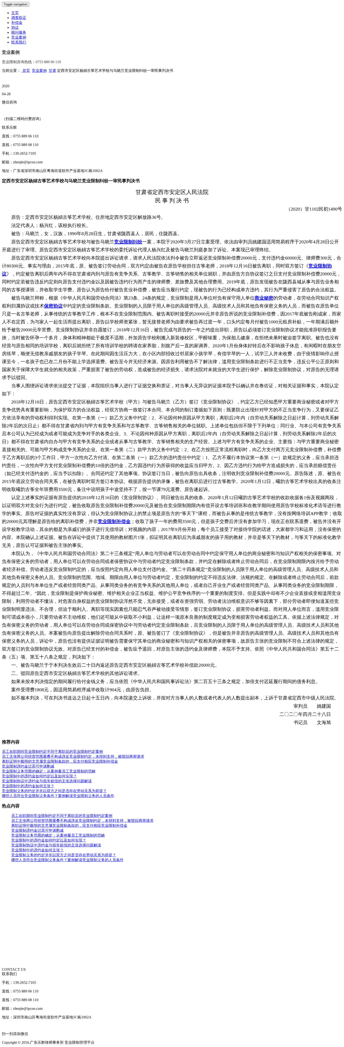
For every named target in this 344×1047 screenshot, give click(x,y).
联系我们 (18, 42)
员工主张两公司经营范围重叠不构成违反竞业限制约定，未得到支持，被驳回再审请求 (73, 756)
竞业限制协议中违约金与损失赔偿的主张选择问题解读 (47, 781)
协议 (15, 27)
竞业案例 (18, 37)
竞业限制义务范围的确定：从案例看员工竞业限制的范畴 (48, 771)
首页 (26, 71)
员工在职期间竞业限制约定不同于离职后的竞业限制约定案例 (52, 752)
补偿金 (16, 23)
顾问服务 (18, 32)
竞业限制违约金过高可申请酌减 (28, 766)
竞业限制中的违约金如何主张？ (28, 786)
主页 (15, 13)
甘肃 (52, 71)
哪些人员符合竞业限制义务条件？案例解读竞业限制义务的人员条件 (58, 796)
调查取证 (18, 18)
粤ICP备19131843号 (111, 1042)
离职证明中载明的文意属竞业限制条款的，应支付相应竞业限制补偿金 (60, 761)
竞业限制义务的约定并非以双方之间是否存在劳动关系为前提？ (54, 791)
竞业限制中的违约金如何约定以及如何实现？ (39, 776)
